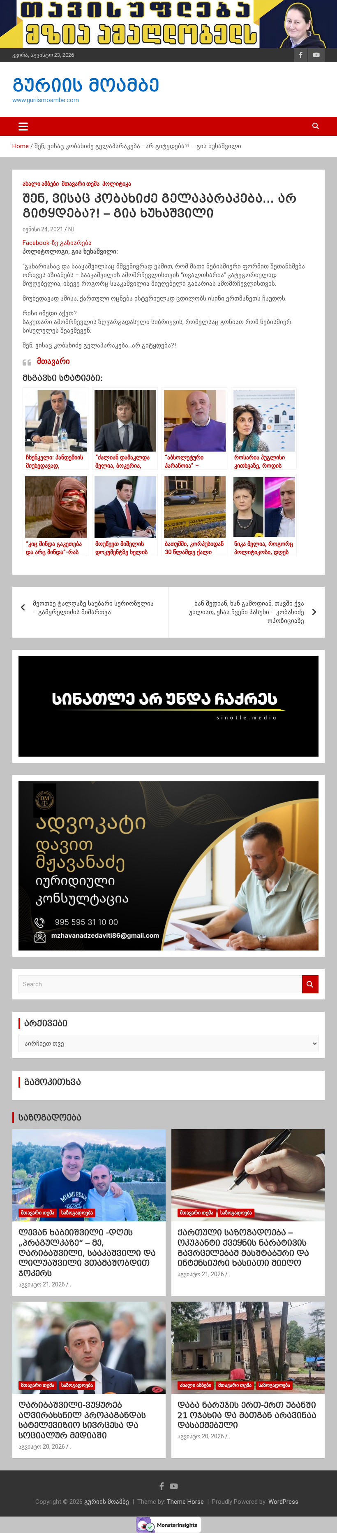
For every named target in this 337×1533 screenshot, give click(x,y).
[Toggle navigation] (23, 126)
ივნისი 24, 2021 (43, 229)
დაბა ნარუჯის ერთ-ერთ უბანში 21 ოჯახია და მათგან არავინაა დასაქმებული (247, 1415)
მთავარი (53, 361)
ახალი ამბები (41, 183)
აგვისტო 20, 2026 (41, 1446)
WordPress (283, 1501)
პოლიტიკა (116, 183)
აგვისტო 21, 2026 (41, 1284)
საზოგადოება (49, 1118)
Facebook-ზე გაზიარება (57, 243)
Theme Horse (185, 1501)
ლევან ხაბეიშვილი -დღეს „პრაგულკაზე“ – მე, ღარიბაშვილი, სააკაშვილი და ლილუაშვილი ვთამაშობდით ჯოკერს (87, 1253)
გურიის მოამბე (85, 85)
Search (310, 984)
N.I (71, 229)
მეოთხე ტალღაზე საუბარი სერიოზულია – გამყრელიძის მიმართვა (93, 608)
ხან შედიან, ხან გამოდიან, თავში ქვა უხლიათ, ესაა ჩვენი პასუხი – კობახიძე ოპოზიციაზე (246, 612)
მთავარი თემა (80, 183)
